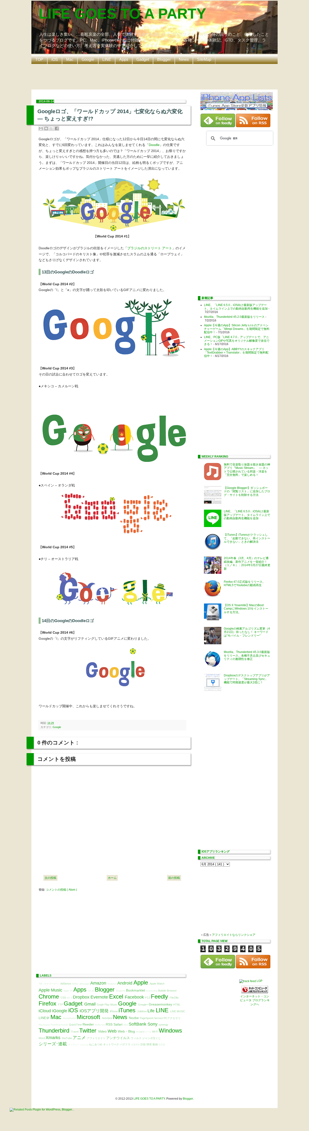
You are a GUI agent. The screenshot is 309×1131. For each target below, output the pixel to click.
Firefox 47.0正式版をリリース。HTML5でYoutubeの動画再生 (244, 583)
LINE (106, 59)
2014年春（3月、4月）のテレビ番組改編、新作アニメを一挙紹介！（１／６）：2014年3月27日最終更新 (247, 563)
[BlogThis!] (46, 128)
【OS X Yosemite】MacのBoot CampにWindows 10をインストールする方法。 (246, 609)
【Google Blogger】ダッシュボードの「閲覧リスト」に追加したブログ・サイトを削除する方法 (247, 491)
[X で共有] (51, 128)
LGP (259, 981)
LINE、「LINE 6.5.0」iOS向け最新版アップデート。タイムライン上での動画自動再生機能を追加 (236, 306)
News (184, 59)
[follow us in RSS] (253, 126)
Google (88, 59)
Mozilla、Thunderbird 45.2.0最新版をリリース (234, 317)
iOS (54, 59)
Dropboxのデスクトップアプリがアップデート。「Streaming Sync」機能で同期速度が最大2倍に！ (247, 679)
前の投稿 (174, 878)
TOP (39, 59)
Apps (123, 59)
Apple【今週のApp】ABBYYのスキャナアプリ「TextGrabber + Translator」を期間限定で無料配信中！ (236, 352)
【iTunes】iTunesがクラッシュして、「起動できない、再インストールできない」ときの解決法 (247, 538)
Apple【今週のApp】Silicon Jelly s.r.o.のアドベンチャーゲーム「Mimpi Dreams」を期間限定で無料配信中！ (236, 329)
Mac (69, 59)
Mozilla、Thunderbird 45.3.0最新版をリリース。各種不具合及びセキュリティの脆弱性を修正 (247, 655)
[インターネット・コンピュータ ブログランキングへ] (254, 992)
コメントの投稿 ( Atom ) (61, 889)
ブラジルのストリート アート (149, 248)
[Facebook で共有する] (56, 128)
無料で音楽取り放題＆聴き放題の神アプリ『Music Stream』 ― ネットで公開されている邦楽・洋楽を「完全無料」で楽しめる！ (247, 470)
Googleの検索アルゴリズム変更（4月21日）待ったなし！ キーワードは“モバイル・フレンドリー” (247, 632)
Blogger (164, 59)
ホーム (112, 878)
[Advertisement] (156, 76)
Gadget (142, 59)
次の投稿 (50, 878)
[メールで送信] (40, 128)
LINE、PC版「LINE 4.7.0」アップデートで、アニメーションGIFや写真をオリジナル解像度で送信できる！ (236, 340)
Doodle (154, 145)
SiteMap (204, 59)
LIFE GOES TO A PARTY (122, 14)
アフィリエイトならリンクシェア (233, 935)
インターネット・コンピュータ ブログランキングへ (255, 1000)
